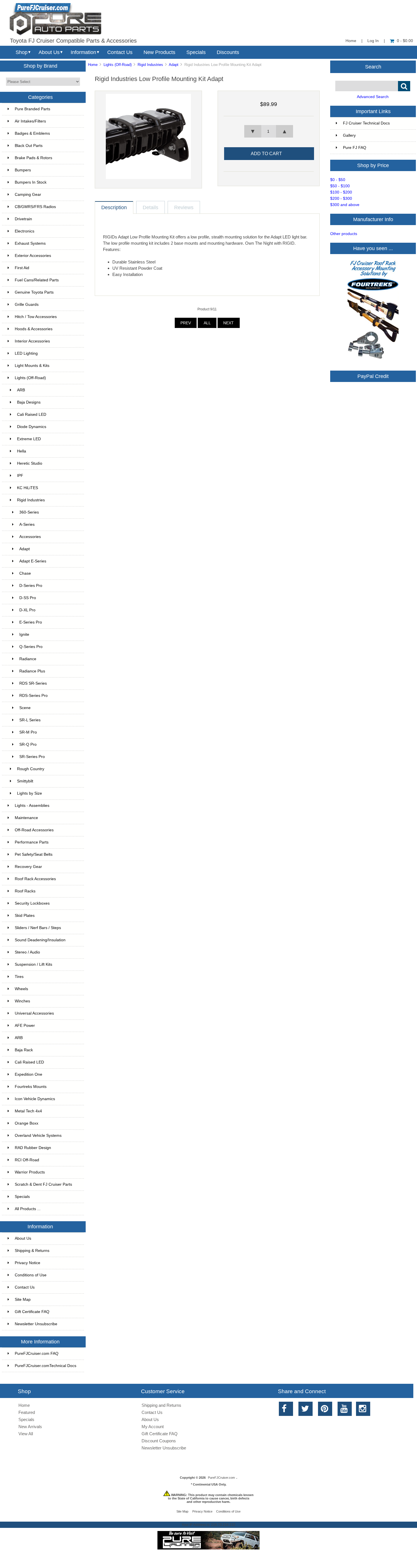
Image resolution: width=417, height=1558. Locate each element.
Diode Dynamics (31, 427)
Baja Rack (24, 1050)
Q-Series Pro (31, 647)
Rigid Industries (150, 65)
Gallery (349, 135)
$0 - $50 (337, 180)
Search (373, 66)
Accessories (30, 537)
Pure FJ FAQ (354, 148)
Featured (26, 1412)
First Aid (22, 268)
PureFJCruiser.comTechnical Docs (45, 1366)
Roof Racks (25, 891)
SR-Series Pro (32, 757)
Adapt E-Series (32, 561)
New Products (159, 52)
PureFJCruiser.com (221, 1477)
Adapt (173, 65)
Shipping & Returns (32, 1251)
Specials (196, 52)
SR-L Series (30, 720)
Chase (25, 573)
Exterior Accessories (33, 256)
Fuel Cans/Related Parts (37, 280)
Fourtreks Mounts (31, 1087)
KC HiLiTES (27, 488)
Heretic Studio (29, 463)
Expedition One (28, 1074)
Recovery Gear (28, 867)
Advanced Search (373, 97)
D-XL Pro (27, 610)
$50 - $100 (340, 186)
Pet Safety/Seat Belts (33, 854)
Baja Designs (29, 402)
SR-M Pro (28, 732)
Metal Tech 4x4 (28, 1111)
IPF (20, 475)
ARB (21, 390)
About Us (49, 52)
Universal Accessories (34, 1013)
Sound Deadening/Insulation (40, 940)
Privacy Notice (27, 1263)
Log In (373, 41)
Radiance (27, 659)
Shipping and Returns (161, 1405)
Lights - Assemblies (32, 805)
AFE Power (25, 1025)
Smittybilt (25, 781)
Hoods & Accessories (33, 329)
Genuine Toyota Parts (34, 292)
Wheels (21, 989)
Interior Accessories (32, 341)
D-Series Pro (30, 585)
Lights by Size (29, 793)
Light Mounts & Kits (32, 365)
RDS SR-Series (33, 683)
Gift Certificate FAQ (32, 1312)
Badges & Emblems (32, 133)
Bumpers (23, 170)
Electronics (24, 231)
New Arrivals (30, 1426)
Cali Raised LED (31, 414)
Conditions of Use (31, 1275)
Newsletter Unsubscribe (36, 1324)
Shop (22, 52)
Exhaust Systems (30, 243)
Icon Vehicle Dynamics (35, 1099)
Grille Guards (27, 304)
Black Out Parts (29, 146)
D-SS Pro (27, 598)
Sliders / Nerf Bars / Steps (38, 928)
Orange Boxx (26, 1123)
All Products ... (28, 1209)
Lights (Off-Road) (118, 65)
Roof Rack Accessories (35, 879)
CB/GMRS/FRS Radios (35, 207)
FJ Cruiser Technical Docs (366, 123)
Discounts (228, 52)
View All (25, 1433)
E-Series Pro (30, 622)
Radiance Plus (32, 671)
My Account (153, 1426)
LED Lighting (26, 353)
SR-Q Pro (28, 744)
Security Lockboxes (32, 903)
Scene (25, 708)
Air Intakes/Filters (30, 121)
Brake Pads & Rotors (33, 158)
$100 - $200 (341, 192)
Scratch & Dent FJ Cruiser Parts (43, 1184)
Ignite (24, 634)
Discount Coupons (159, 1440)
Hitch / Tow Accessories (36, 317)
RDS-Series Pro (33, 695)
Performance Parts (32, 842)
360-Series (29, 512)
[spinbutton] (268, 131)
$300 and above (344, 205)
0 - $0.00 (405, 41)
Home (351, 41)
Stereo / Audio (27, 952)
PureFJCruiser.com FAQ (36, 1353)
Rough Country (30, 769)
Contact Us (119, 52)
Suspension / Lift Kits (33, 964)
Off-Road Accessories (34, 830)
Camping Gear (28, 194)
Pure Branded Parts (32, 109)
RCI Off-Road (27, 1160)
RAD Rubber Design (33, 1148)
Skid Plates (25, 915)
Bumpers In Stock (31, 182)
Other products (343, 234)
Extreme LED (29, 439)
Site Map (23, 1299)
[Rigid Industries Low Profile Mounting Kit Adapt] (148, 178)
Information (83, 52)
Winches (22, 1001)
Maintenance (26, 818)
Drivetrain (23, 219)
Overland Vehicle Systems (38, 1135)
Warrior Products (30, 1172)
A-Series (27, 524)
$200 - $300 (341, 198)
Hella (21, 451)
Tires (19, 977)
